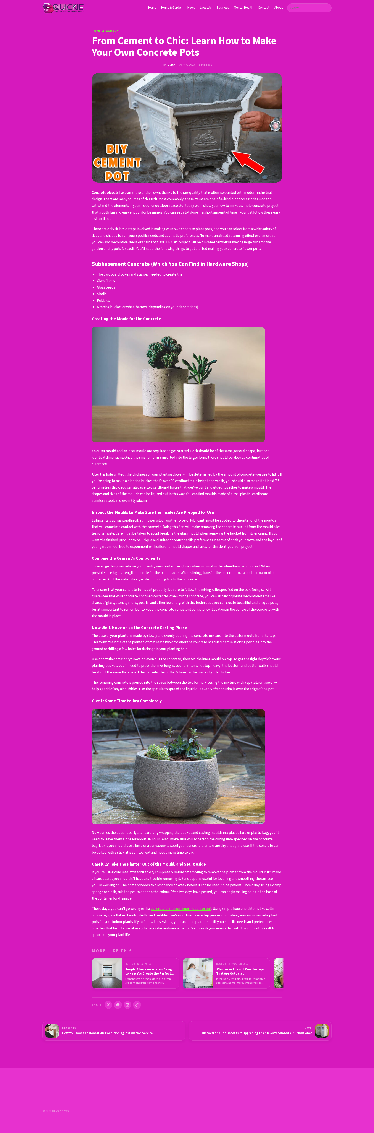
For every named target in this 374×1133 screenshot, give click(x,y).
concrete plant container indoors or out (181, 908)
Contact (263, 7)
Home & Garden (171, 7)
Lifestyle (206, 7)
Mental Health (243, 7)
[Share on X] (108, 1005)
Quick (171, 65)
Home (152, 7)
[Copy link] (137, 1005)
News (191, 7)
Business (222, 7)
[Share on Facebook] (118, 1005)
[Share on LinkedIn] (127, 1005)
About (278, 7)
